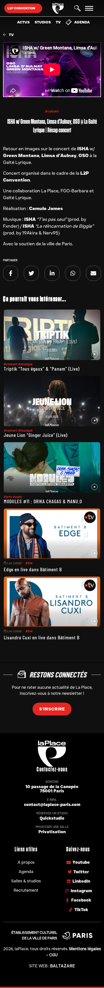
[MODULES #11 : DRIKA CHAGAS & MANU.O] (52, 467)
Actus (23, 22)
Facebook (81, 900)
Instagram (81, 891)
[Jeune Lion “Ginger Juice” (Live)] (52, 401)
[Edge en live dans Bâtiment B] (52, 533)
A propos (26, 862)
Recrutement (26, 890)
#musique (25, 364)
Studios (43, 22)
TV (58, 22)
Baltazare (62, 966)
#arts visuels (13, 497)
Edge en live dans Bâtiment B (33, 569)
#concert (52, 111)
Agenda (82, 22)
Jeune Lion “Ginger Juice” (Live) (35, 435)
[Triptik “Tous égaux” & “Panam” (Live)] (52, 335)
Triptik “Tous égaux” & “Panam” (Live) (42, 369)
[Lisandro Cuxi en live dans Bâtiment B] (52, 602)
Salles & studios (26, 881)
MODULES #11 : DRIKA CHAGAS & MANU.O (43, 501)
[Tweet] (31, 273)
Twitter (81, 872)
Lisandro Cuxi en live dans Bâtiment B (42, 637)
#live (29, 563)
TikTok (81, 910)
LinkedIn (81, 881)
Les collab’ (14, 563)
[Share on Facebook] (10, 273)
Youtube (81, 862)
